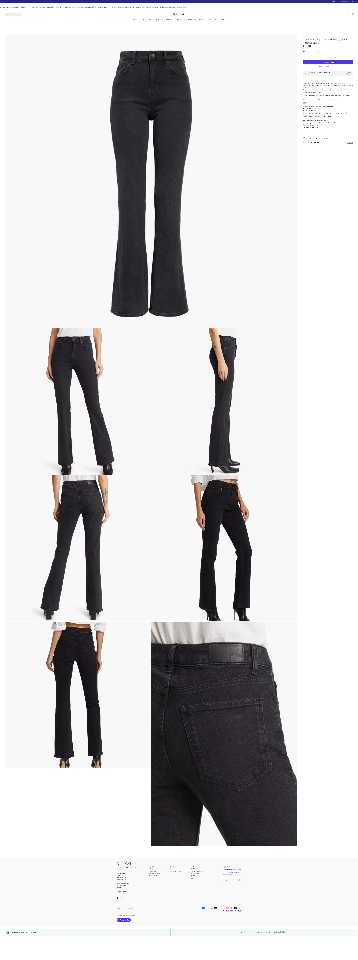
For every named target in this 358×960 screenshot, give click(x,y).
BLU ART (177, 19)
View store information (348, 73)
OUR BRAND (173, 869)
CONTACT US (152, 871)
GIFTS (224, 19)
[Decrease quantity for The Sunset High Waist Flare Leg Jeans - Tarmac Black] (304, 58)
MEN (150, 19)
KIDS (216, 19)
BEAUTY (168, 19)
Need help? (350, 142)
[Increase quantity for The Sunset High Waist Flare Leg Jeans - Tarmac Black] (309, 58)
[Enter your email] (239, 880)
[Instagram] (123, 898)
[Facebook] (309, 143)
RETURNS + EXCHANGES (155, 869)
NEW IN (134, 19)
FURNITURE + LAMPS (205, 19)
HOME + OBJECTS (189, 19)
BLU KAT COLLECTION (197, 869)
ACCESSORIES (195, 873)
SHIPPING (151, 866)
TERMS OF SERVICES (154, 873)
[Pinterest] (312, 143)
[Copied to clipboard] (318, 143)
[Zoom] (293, 39)
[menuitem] (135, 19)
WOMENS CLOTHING (197, 871)
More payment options (328, 66)
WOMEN (142, 19)
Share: (304, 142)
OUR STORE (173, 866)
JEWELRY (159, 19)
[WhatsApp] (315, 143)
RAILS (304, 36)
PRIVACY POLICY (153, 876)
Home (6, 23)
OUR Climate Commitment (176, 871)
